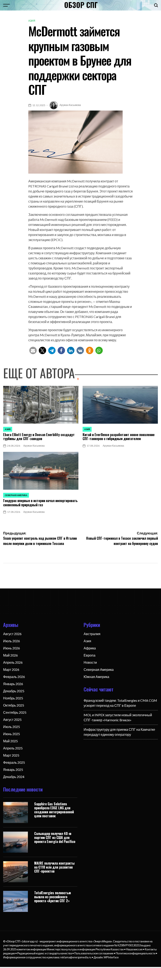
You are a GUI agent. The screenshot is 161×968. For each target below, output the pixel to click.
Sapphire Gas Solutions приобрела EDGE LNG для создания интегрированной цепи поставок (54, 810)
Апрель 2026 (13, 662)
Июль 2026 (11, 641)
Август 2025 (12, 719)
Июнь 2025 (11, 734)
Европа (89, 655)
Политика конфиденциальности (135, 953)
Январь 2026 (13, 684)
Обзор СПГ (81, 4)
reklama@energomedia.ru (75, 957)
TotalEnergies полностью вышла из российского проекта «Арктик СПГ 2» (52, 896)
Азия (31, 20)
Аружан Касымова (70, 105)
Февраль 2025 (14, 762)
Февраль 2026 (14, 677)
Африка (90, 648)
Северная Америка (16, 495)
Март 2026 (11, 669)
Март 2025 (11, 755)
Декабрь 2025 (13, 691)
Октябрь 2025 (13, 705)
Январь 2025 (13, 769)
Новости (90, 662)
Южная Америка (96, 677)
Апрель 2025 (13, 748)
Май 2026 (10, 655)
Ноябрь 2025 (13, 698)
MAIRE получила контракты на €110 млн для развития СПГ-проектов (54, 867)
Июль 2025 (11, 727)
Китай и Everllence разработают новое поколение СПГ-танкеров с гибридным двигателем (119, 436)
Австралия (92, 634)
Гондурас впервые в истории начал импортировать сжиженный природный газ (40, 502)
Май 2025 (10, 741)
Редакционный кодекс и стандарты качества (44, 953)
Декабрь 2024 (13, 777)
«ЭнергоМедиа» (102, 941)
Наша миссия (134, 949)
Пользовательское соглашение (93, 953)
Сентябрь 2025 (14, 712)
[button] (33, 350)
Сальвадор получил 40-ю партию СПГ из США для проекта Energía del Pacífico (54, 837)
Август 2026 (12, 634)
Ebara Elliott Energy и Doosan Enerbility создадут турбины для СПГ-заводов (39, 436)
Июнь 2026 (11, 648)
